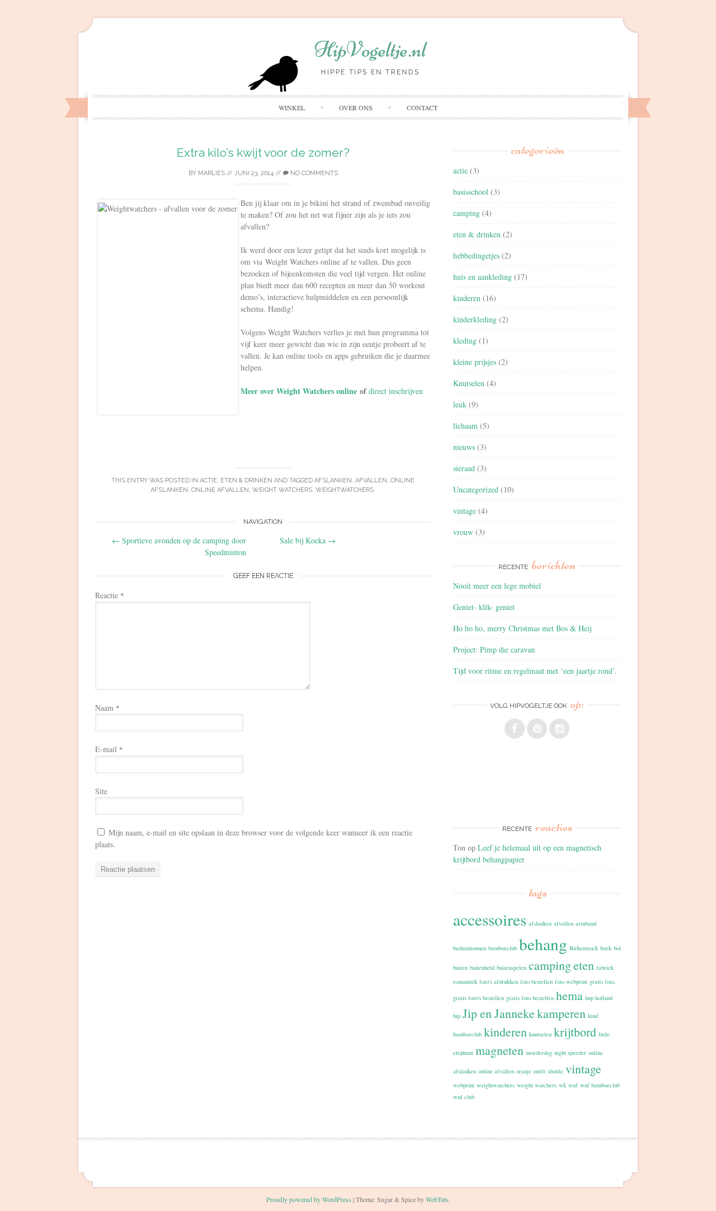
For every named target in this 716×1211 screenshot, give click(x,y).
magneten (499, 1050)
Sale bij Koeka (308, 540)
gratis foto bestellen (530, 998)
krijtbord (575, 1032)
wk (562, 1085)
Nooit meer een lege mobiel (497, 585)
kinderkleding (475, 319)
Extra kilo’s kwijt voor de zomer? (263, 152)
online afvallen (220, 490)
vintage (464, 510)
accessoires (489, 919)
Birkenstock (583, 948)
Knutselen (468, 383)
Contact (422, 107)
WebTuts (437, 1199)
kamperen (561, 1013)
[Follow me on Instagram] (559, 729)
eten (583, 965)
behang (543, 944)
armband (586, 923)
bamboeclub (502, 948)
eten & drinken (246, 480)
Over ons (356, 107)
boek (605, 948)
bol (617, 948)
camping (466, 213)
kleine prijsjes (474, 361)
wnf (573, 1085)
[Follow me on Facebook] (515, 729)
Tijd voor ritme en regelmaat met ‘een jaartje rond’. (535, 670)
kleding (465, 340)
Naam (107, 707)
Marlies (211, 173)
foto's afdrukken (498, 981)
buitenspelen (511, 967)
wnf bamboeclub (600, 1085)
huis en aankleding (482, 276)
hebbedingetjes (476, 255)
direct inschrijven (396, 391)
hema (569, 995)
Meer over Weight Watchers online (299, 391)
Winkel (292, 107)
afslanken (333, 480)
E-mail (109, 749)
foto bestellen (536, 981)
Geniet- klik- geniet (484, 607)
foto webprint (571, 981)
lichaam (465, 425)
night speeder (570, 1053)
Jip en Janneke (499, 1013)
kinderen (467, 298)
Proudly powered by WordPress (308, 1199)
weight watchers (282, 490)
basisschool (470, 191)
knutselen (540, 1034)
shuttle (555, 1071)
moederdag (539, 1053)
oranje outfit (530, 1071)
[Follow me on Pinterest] (537, 729)
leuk (460, 404)
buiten (460, 967)
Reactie (109, 595)
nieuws (464, 447)
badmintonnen (469, 948)
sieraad (464, 468)
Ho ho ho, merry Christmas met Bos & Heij (522, 628)
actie (208, 480)
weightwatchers (344, 490)
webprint (463, 1085)
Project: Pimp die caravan (494, 649)
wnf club (463, 1097)
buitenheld (482, 967)
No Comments (313, 173)
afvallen (371, 480)
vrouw (463, 532)
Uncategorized (475, 489)
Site (101, 791)
